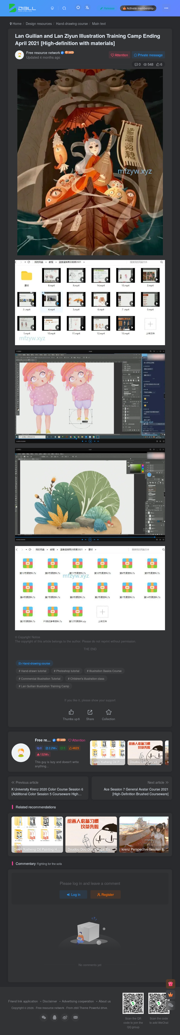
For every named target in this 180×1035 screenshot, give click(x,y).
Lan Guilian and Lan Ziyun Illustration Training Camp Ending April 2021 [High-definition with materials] (87, 39)
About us (105, 1001)
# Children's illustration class (86, 678)
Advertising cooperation (78, 1001)
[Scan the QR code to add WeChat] (170, 1005)
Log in (75, 894)
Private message (150, 55)
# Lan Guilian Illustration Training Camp (44, 686)
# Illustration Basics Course (104, 671)
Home (17, 23)
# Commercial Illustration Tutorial (39, 678)
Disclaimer (50, 1001)
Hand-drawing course (72, 23)
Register (107, 894)
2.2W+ (53, 748)
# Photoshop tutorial (66, 671)
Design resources (39, 23)
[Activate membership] (170, 994)
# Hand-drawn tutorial (32, 671)
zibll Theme (81, 1008)
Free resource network (43, 52)
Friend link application (23, 1001)
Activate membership (140, 8)
